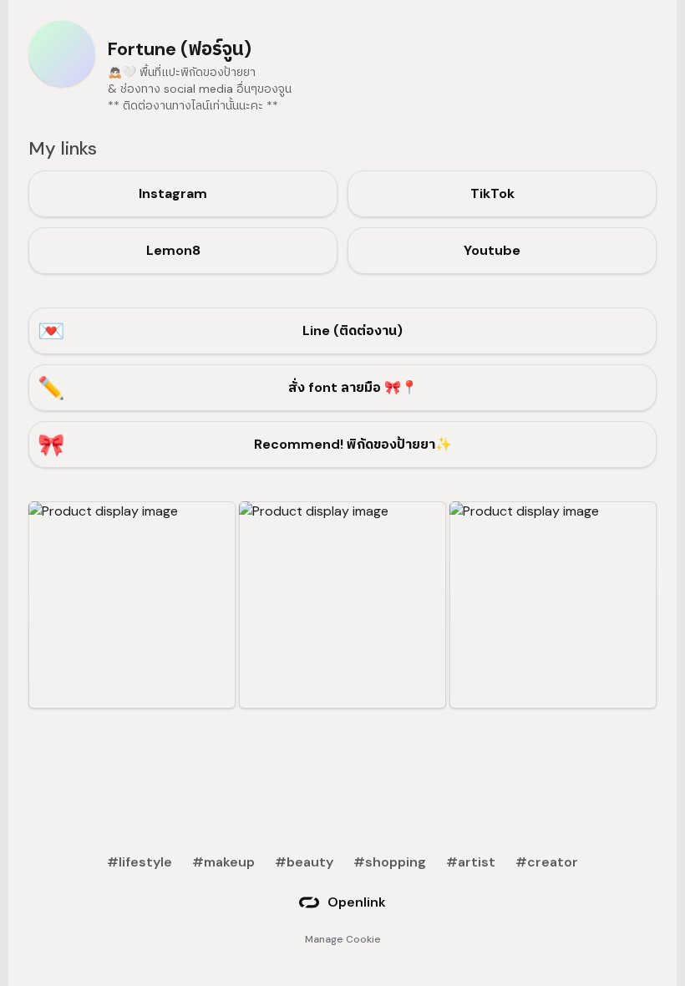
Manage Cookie (343, 939)
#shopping (389, 862)
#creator (546, 862)
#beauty (304, 862)
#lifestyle (139, 862)
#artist (470, 862)
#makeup (223, 862)
